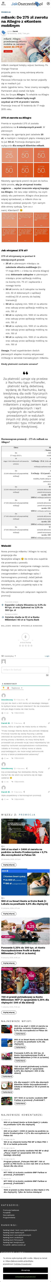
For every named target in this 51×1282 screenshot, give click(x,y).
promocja (27, 814)
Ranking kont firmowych (13, 1240)
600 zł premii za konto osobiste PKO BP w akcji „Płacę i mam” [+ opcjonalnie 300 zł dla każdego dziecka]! (26, 1153)
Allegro (6, 626)
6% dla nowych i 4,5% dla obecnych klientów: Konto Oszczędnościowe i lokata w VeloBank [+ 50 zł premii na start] (31, 1085)
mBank (16, 626)
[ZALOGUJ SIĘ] (48, 3)
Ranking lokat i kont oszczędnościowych (20, 1230)
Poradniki (7, 1213)
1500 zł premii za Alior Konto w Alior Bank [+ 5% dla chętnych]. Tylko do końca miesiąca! (26, 1191)
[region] (25, 1267)
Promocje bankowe (11, 1210)
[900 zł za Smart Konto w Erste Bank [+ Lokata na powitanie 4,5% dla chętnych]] (25, 882)
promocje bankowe (32, 626)
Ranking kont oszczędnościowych (17, 1235)
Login (46, 656)
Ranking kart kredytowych (13, 1242)
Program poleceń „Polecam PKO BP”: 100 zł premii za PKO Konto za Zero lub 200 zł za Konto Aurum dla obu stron (27, 1163)
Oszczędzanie (8, 1215)
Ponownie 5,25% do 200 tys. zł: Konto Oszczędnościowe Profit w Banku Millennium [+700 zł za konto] (23, 950)
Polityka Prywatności (22, 1264)
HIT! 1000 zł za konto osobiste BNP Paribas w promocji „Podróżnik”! (30, 1099)
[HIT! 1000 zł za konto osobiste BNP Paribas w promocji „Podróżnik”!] (6, 1101)
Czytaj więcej (8, 865)
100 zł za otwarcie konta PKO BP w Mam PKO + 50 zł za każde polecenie (26, 1143)
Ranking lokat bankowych (13, 1233)
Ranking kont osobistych (13, 1237)
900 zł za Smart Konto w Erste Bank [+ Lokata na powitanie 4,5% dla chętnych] (24, 902)
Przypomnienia (9, 1217)
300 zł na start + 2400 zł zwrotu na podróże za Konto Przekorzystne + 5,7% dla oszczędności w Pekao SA (24, 852)
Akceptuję (25, 1270)
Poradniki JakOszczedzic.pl (14, 1245)
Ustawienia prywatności (25, 1277)
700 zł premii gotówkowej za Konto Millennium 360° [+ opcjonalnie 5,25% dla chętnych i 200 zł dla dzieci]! (25, 1000)
